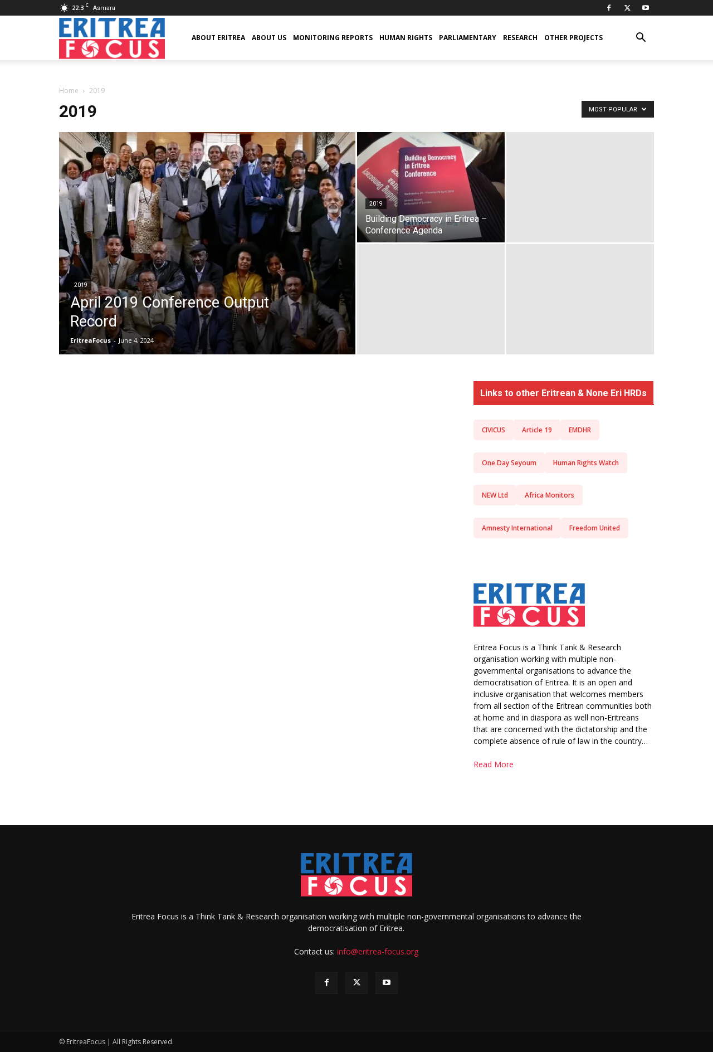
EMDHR (580, 430)
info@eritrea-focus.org (377, 951)
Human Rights (405, 37)
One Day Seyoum (509, 462)
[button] (640, 38)
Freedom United (594, 528)
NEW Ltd (495, 495)
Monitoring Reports (333, 37)
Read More (493, 764)
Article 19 (537, 430)
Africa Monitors (549, 495)
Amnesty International (517, 528)
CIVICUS (493, 430)
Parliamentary (467, 37)
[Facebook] (608, 8)
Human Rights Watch (586, 462)
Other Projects (573, 37)
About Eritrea (218, 37)
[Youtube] (645, 8)
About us (269, 37)
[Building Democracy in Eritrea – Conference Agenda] (431, 187)
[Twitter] (627, 8)
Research (520, 37)
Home (69, 90)
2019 (80, 285)
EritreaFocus (90, 340)
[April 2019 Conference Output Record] (207, 257)
